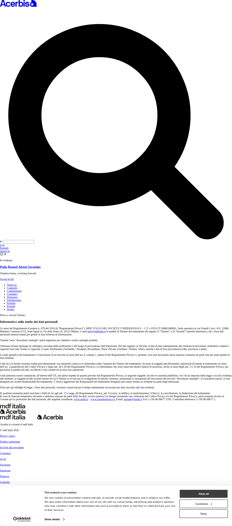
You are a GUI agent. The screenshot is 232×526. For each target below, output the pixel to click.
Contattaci (12, 294)
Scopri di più (7, 279)
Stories (10, 309)
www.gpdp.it (81, 399)
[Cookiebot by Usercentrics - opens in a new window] (22, 519)
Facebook (5, 464)
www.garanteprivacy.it (103, 399)
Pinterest (4, 476)
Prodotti (4, 248)
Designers (12, 297)
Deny (204, 513)
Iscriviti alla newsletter (12, 447)
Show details (52, 519)
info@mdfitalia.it (96, 331)
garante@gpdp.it (133, 399)
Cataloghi (12, 288)
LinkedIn (5, 482)
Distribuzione (14, 300)
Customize (201, 503)
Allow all (204, 493)
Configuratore (14, 291)
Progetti (11, 306)
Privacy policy (7, 436)
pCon (3, 459)
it (0, 245)
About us (5, 251)
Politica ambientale (10, 441)
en (3, 245)
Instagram (5, 470)
